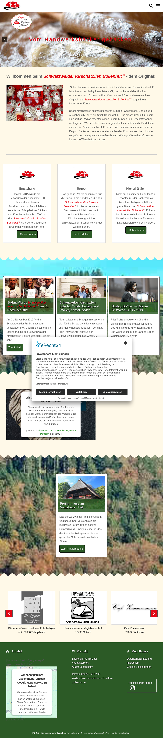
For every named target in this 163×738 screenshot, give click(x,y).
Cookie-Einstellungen (139, 667)
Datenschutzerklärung (139, 658)
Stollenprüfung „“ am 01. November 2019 (28, 306)
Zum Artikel (15, 347)
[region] (81, 39)
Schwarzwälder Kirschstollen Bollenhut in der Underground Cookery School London (79, 306)
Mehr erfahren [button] (28, 234)
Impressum (133, 662)
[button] (151, 6)
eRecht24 (57, 433)
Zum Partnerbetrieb (73, 548)
